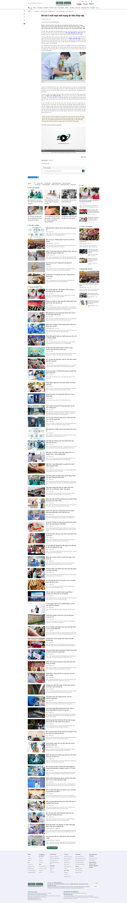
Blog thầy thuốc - (50, 243)
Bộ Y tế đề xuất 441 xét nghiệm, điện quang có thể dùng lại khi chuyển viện (60, 290)
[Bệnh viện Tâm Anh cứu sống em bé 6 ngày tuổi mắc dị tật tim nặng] (52, 194)
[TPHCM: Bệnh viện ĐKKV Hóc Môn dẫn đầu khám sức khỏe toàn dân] (36, 573)
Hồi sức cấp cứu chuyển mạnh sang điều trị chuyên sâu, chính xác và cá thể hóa (59, 593)
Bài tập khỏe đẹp (67, 876)
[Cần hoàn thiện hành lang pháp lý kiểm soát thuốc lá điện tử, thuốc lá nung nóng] (36, 654)
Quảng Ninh (73, 184)
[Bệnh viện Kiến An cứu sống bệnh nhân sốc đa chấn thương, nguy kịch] (35, 194)
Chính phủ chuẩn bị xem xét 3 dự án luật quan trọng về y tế (60, 616)
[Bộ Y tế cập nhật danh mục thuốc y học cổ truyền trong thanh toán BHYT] (36, 794)
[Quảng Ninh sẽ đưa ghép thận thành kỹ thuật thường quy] (36, 643)
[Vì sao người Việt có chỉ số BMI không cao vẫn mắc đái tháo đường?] (36, 608)
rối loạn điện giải (46, 184)
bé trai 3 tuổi (40, 183)
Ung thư (65, 868)
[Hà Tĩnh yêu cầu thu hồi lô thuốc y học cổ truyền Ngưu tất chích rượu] (36, 585)
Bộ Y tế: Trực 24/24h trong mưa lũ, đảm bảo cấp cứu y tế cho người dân (61, 418)
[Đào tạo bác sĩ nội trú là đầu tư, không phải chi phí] (83, 295)
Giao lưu (40, 860)
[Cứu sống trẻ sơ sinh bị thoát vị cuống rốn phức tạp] (69, 194)
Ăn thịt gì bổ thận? (83, 241)
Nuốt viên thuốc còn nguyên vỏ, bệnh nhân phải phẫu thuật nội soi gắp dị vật (60, 825)
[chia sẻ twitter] (24, 14)
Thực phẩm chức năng (79, 864)
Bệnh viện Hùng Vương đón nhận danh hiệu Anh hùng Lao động (60, 662)
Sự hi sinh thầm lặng (60, 11)
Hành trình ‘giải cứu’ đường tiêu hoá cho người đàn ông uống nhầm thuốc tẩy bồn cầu (60, 511)
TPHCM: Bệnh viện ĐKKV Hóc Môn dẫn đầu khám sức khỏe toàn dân (61, 569)
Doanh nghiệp (91, 860)
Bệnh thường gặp (67, 858)
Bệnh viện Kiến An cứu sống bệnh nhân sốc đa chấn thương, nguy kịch (35, 201)
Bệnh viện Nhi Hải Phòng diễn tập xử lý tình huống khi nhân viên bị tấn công (61, 499)
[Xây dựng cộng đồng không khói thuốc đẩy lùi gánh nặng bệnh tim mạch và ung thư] (36, 712)
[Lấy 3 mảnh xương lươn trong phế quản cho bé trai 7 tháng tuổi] (36, 410)
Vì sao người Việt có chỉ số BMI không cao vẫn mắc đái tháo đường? (60, 604)
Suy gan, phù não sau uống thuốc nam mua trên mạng (60, 837)
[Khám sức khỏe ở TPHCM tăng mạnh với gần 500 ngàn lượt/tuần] (36, 375)
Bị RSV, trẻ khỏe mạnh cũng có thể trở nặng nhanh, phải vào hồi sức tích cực (59, 348)
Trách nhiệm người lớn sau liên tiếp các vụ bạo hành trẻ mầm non (60, 744)
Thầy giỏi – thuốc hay (54, 856)
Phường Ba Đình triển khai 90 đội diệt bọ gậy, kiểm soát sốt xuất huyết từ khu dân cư (60, 720)
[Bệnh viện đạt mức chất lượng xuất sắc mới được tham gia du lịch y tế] (36, 759)
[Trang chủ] (29, 7)
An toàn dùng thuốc (43, 866)
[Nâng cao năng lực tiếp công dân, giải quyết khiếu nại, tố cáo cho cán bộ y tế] (36, 305)
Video (51, 869)
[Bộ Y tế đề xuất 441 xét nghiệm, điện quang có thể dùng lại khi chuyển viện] (36, 294)
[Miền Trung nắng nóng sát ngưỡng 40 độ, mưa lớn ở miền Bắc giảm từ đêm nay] (36, 255)
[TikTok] (78, 1)
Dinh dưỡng (72, 7)
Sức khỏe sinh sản (78, 870)
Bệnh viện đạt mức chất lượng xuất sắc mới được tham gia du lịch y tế (61, 755)
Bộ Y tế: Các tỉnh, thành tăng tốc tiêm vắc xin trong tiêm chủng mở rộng (59, 814)
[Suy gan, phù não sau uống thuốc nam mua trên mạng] (36, 840)
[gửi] (83, 171)
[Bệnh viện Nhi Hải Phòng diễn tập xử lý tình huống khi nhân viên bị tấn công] (36, 503)
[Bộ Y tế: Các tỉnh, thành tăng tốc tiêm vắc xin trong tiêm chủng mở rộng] (36, 817)
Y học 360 (51, 7)
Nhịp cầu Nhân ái (92, 862)
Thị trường (92, 7)
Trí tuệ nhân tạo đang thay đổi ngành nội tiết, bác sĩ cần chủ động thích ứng (61, 546)
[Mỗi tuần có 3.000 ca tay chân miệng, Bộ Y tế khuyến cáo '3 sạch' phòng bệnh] (36, 457)
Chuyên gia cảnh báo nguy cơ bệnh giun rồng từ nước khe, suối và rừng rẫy (60, 686)
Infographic (52, 871)
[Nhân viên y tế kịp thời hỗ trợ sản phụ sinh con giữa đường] (36, 678)
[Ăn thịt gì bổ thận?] (89, 234)
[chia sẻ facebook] (24, 10)
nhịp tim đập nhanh (56, 183)
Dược (56, 7)
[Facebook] (94, 883)
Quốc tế (29, 860)
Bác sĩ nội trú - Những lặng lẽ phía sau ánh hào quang (60, 240)
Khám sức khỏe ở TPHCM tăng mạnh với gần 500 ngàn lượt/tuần (61, 372)
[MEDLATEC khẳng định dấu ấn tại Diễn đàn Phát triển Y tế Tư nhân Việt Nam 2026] (36, 782)
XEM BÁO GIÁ (75, 891)
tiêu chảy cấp (48, 183)
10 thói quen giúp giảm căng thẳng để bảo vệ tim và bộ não (93, 251)
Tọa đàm (40, 858)
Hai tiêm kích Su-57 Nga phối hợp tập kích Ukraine (59, 263)
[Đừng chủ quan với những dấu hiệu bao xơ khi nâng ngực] (36, 398)
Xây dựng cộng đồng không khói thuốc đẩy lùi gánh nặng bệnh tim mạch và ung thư (60, 709)
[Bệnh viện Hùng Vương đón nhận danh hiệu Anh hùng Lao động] (36, 666)
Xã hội (29, 856)
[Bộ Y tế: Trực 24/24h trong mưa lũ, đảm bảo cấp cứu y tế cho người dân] (36, 422)
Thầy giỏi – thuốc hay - (92, 263)
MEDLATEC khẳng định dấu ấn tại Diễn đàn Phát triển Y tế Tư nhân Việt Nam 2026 (61, 779)
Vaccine (40, 872)
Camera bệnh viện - (50, 328)
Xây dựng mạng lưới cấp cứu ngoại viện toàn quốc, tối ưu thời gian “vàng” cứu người (59, 488)
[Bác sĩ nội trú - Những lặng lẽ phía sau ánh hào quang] (36, 244)
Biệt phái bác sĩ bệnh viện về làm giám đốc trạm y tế (61, 228)
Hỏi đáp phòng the (78, 868)
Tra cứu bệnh (39, 7)
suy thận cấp (37, 184)
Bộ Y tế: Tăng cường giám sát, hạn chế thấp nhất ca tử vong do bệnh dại (61, 627)
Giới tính (67, 7)
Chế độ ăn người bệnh (79, 860)
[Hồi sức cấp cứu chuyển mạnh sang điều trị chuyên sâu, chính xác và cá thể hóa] (36, 596)
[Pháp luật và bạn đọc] (85, 4)
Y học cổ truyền (61, 7)
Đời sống (91, 867)
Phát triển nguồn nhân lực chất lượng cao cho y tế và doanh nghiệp (61, 337)
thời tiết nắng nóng (64, 184)
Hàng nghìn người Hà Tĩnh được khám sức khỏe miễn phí (60, 383)
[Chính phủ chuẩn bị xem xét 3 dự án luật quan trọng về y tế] (36, 619)
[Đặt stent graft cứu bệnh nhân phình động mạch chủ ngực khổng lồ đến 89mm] (36, 480)
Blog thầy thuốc (52, 11)
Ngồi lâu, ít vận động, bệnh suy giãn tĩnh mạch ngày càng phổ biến (60, 465)
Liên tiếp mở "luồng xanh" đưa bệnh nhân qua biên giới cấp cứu (60, 441)
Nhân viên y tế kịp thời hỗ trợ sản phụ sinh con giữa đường (60, 674)
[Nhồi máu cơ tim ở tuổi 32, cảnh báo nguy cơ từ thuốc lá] (36, 561)
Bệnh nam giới (67, 862)
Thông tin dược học (43, 868)
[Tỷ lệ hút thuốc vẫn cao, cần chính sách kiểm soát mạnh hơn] (36, 538)
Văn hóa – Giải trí (92, 864)
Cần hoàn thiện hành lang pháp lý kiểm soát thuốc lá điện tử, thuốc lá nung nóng (61, 651)
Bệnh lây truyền (78, 872)
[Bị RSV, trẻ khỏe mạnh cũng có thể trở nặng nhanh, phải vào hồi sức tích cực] (36, 352)
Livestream (41, 862)
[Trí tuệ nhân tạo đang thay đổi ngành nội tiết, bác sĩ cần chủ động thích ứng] (36, 550)
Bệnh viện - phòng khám (54, 858)
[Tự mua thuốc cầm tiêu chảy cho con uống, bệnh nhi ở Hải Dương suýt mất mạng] (35, 210)
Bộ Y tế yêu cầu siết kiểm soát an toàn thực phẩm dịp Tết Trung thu (61, 360)
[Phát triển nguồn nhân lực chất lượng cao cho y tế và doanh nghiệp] (36, 340)
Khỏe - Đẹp (78, 7)
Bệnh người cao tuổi (68, 856)
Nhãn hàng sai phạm (93, 858)
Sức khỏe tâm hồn (67, 866)
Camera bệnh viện (69, 11)
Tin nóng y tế (36, 11)
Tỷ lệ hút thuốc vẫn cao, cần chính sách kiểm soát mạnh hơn (61, 534)
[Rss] (97, 883)
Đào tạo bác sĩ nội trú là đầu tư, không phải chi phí (93, 294)
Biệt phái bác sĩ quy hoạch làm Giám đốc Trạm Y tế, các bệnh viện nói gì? (61, 313)
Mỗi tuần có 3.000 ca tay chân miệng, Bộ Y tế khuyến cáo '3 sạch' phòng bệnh (60, 453)
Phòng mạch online (85, 7)
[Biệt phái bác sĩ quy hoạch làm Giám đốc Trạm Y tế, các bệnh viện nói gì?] (36, 317)
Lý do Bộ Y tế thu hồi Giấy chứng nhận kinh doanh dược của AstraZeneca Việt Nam (61, 523)
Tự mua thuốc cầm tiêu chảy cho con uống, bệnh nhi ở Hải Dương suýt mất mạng (35, 218)
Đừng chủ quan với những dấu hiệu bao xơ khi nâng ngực (60, 395)
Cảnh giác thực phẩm (79, 862)
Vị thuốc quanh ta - (83, 243)
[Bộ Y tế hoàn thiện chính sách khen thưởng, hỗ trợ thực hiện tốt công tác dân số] (36, 736)
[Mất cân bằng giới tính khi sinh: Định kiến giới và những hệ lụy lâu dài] (36, 806)
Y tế (31, 7)
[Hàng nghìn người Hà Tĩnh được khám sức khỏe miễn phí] (36, 387)
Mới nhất (51, 160)
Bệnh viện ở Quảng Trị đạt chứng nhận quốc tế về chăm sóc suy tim (61, 325)
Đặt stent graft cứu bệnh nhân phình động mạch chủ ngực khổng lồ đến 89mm (60, 476)
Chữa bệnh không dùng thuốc (54, 863)
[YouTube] (83, 1)
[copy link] (24, 17)
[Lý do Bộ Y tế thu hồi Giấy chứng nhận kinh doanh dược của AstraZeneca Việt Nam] (36, 526)
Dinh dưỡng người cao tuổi (80, 858)
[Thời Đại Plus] (91, 4)
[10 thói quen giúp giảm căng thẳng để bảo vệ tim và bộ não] (83, 251)
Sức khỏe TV (45, 7)
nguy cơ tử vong (55, 184)
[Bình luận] (24, 24)
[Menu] (96, 7)
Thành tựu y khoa (43, 11)
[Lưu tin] (24, 20)
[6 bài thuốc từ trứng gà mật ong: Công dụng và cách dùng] (36, 279)
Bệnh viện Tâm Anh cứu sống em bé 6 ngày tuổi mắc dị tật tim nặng (52, 201)
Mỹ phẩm (66, 872)
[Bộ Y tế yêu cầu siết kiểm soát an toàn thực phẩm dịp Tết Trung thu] (36, 364)
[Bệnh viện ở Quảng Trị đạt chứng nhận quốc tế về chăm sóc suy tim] (36, 329)
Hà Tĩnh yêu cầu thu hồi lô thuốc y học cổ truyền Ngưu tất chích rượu (60, 581)
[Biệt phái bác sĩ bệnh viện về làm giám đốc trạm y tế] (36, 232)
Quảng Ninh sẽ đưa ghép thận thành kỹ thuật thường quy (59, 639)
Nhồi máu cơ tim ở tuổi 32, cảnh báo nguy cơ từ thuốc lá (60, 558)
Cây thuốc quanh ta (53, 860)
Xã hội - (48, 255)
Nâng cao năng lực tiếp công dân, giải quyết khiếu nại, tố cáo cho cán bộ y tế (61, 302)
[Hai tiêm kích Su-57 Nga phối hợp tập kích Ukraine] (36, 267)
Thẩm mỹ (66, 874)
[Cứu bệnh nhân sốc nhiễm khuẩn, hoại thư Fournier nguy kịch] (36, 701)
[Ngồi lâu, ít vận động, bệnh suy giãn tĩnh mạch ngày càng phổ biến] (36, 468)
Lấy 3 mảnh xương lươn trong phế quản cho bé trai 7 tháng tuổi (60, 406)
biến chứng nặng (66, 183)
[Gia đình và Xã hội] (79, 4)
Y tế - (47, 231)
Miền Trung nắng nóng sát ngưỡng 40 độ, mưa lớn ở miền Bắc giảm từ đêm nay (61, 252)
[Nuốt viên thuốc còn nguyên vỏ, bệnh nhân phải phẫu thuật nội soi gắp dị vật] (36, 829)
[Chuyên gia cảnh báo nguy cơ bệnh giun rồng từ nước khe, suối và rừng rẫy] (36, 689)
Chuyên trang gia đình (93, 865)
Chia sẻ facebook (33, 177)
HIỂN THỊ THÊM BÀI (52, 847)
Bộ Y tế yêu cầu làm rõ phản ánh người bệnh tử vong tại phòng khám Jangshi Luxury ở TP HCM (60, 767)
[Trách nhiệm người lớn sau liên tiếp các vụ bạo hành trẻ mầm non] (36, 747)
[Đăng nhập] (91, 1)
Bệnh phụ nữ (66, 860)
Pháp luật (29, 858)
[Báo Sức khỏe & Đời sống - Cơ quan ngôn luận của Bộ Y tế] (63, 3)
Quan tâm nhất (44, 160)
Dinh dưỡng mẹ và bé (79, 856)
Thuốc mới (41, 870)
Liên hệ (95, 886)
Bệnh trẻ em (66, 864)
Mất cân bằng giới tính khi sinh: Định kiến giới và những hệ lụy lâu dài (61, 802)
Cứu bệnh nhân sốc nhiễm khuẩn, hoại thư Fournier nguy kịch (59, 697)
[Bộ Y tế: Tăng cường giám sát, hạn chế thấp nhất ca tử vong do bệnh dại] (36, 631)
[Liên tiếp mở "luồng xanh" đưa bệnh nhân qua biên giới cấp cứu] (36, 445)
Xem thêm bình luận (45, 163)
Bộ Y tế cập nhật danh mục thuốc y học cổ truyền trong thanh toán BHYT (61, 790)
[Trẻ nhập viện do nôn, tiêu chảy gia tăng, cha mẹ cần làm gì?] (69, 210)
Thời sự (34, 7)
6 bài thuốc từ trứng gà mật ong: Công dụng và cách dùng (60, 275)
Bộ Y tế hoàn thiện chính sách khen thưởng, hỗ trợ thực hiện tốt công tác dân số (61, 732)
